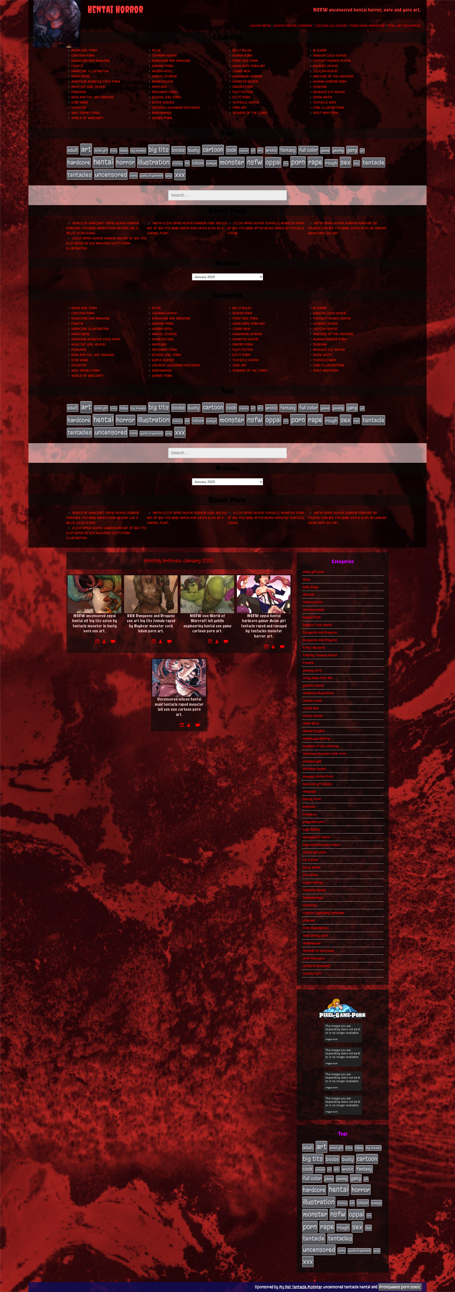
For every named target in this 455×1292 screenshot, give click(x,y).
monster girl (163, 81)
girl (362, 151)
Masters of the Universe (333, 76)
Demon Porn (242, 55)
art (86, 149)
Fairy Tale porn (245, 61)
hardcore (79, 162)
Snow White (322, 97)
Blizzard (320, 50)
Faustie (77, 66)
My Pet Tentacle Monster (300, 1286)
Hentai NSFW (260, 25)
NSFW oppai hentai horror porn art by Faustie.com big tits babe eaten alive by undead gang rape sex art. (347, 228)
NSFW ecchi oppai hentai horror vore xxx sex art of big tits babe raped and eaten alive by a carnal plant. (187, 228)
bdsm (123, 150)
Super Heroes (163, 102)
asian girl (101, 151)
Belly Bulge (242, 50)
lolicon (197, 163)
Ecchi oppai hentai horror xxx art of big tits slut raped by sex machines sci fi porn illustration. (106, 243)
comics (244, 151)
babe (114, 151)
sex (345, 162)
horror (125, 162)
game (325, 150)
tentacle (373, 162)
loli (187, 163)
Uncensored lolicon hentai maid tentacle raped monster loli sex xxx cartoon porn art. (179, 707)
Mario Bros (80, 76)
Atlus (156, 50)
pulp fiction (242, 92)
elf (253, 151)
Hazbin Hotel (162, 71)
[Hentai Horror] (56, 23)
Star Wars (79, 102)
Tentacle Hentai (245, 102)
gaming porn (162, 66)
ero (260, 151)
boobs (178, 150)
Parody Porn (242, 87)
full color (308, 150)
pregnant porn (164, 92)
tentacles (79, 175)
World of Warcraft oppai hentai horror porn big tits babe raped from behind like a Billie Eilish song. (102, 228)
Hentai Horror (115, 9)
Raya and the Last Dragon (92, 97)
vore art (239, 107)
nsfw (254, 162)
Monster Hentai (245, 81)
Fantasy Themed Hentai (332, 61)
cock (231, 150)
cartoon (213, 149)
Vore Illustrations (328, 107)
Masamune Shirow (247, 76)
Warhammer (162, 113)
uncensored (111, 175)
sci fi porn (241, 97)
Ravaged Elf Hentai (329, 92)
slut (356, 163)
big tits (159, 149)
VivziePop (78, 107)
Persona (320, 87)
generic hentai (325, 66)
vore (133, 175)
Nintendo (159, 87)
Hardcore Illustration (90, 71)
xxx (180, 174)
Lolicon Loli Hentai (331, 25)
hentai (103, 162)
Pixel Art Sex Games (404, 25)
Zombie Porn (162, 118)
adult (73, 150)
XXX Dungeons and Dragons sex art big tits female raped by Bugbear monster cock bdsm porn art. (151, 623)
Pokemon (78, 92)
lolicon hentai (325, 71)
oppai (273, 162)
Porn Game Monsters (367, 25)
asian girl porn (84, 50)
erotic (271, 150)
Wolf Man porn (325, 113)
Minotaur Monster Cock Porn (95, 81)
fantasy (288, 150)
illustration (154, 162)
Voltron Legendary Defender (176, 107)
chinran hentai (164, 55)
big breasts (138, 151)
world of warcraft (151, 176)
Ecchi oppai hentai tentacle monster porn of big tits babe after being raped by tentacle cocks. (266, 228)
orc (286, 163)
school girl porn (166, 97)
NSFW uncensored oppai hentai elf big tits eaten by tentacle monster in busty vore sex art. (94, 623)
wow (169, 176)
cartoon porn (82, 55)
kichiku (177, 163)
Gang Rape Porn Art (248, 66)
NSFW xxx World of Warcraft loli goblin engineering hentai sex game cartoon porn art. (207, 623)
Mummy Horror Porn (329, 81)
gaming (338, 150)
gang (352, 150)
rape (315, 162)
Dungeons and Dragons (90, 61)
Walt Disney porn (85, 113)
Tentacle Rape (325, 102)
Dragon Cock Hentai (329, 55)
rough (331, 163)
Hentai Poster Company (293, 25)
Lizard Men (241, 71)
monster (232, 162)
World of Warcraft (87, 118)
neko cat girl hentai (88, 87)
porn (298, 162)
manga (211, 163)
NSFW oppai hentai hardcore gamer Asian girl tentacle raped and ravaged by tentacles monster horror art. (264, 626)
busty (194, 150)
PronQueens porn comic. (400, 1286)
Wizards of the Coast (250, 113)
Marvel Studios (164, 76)
